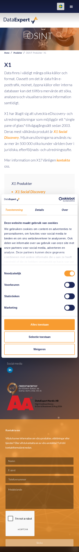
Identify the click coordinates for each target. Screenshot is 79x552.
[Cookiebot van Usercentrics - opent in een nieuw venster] (59, 199)
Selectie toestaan (40, 336)
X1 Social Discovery (30, 191)
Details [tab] (39, 209)
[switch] (69, 285)
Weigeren (39, 349)
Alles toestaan (39, 324)
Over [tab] (65, 209)
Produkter (17, 53)
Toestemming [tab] (14, 209)
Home (6, 53)
